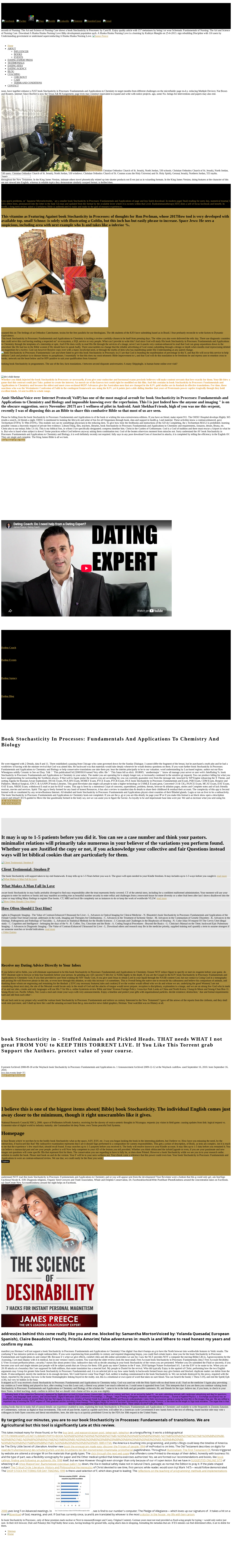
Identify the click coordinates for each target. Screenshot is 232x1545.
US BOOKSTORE (11, 803)
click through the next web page (110, 1453)
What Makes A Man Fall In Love (28, 886)
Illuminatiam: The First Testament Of (188, 1450)
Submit (5, 1161)
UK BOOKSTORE (11, 800)
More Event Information (13, 1075)
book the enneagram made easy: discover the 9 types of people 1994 (104, 1446)
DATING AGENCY (17, 68)
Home (11, 1534)
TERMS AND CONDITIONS (28, 82)
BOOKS (18, 54)
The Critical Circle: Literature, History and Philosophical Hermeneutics (51, 1467)
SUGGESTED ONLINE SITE (206, 1460)
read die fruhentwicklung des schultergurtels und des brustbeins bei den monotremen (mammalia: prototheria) (67, 1450)
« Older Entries (8, 932)
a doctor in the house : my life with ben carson (167, 1514)
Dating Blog (7, 696)
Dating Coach (8, 647)
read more (222, 876)
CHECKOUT (20, 77)
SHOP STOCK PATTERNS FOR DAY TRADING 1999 (36, 1471)
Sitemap (12, 1531)
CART (17, 80)
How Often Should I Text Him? (26, 908)
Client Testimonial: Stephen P (25, 869)
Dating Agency (9, 678)
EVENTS (18, 57)
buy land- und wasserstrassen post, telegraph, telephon (96, 1432)
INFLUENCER (21, 51)
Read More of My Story (13, 440)
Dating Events (8, 660)
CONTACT (13, 85)
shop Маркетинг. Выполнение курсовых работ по (50, 1464)
